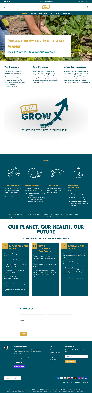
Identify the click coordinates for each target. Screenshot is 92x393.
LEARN (24, 13)
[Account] (84, 7)
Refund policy (77, 382)
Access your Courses (55, 352)
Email (48, 313)
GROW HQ (10, 382)
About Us (52, 355)
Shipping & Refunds (54, 360)
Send (23, 333)
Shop (51, 350)
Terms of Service (70, 382)
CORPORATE (43, 13)
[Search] (4, 7)
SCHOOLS (33, 13)
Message (22, 320)
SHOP (58, 13)
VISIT (51, 13)
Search (64, 382)
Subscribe (70, 361)
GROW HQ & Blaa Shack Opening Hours (46, 1)
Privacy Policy (85, 382)
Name (21, 313)
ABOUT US (66, 13)
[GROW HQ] (46, 7)
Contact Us (52, 357)
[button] (46, 119)
